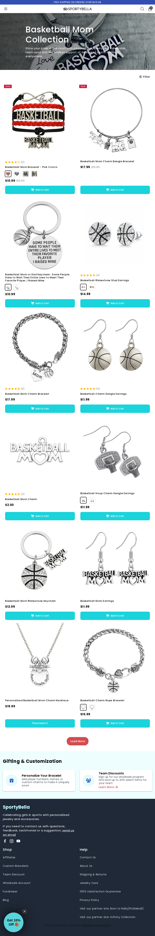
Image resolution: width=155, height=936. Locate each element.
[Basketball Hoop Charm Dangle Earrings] (115, 453)
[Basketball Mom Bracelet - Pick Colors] (40, 121)
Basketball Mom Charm (21, 499)
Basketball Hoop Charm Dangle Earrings (107, 493)
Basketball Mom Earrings (97, 601)
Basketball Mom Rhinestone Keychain (30, 601)
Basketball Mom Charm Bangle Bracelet (107, 161)
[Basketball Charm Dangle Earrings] (115, 347)
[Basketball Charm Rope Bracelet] (115, 660)
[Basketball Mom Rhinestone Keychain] (40, 560)
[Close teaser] (24, 911)
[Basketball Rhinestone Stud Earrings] (115, 234)
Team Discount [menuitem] (14, 874)
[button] (13, 162)
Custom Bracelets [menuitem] (16, 866)
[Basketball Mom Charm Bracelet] (40, 347)
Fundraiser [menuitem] (10, 891)
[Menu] (6, 8)
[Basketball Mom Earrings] (115, 560)
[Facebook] (5, 841)
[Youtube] (18, 841)
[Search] (142, 8)
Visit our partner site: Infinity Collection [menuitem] (108, 917)
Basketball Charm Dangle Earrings (103, 393)
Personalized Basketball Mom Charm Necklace (36, 700)
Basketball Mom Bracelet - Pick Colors (31, 167)
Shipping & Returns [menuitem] (93, 874)
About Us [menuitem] (86, 866)
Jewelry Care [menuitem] (89, 883)
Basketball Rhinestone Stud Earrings (104, 280)
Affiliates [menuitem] (9, 857)
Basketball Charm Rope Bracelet (102, 700)
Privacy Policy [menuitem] (89, 900)
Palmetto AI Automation (96, 925)
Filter (146, 77)
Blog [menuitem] (6, 900)
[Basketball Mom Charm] (40, 453)
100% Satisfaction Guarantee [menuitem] (100, 891)
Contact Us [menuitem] (88, 857)
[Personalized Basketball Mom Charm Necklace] (40, 660)
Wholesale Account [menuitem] (16, 883)
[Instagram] (11, 841)
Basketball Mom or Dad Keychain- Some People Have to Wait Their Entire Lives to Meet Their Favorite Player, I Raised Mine (37, 277)
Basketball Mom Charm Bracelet (27, 393)
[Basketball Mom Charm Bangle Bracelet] (115, 121)
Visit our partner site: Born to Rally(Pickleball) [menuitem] (112, 908)
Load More (77, 741)
